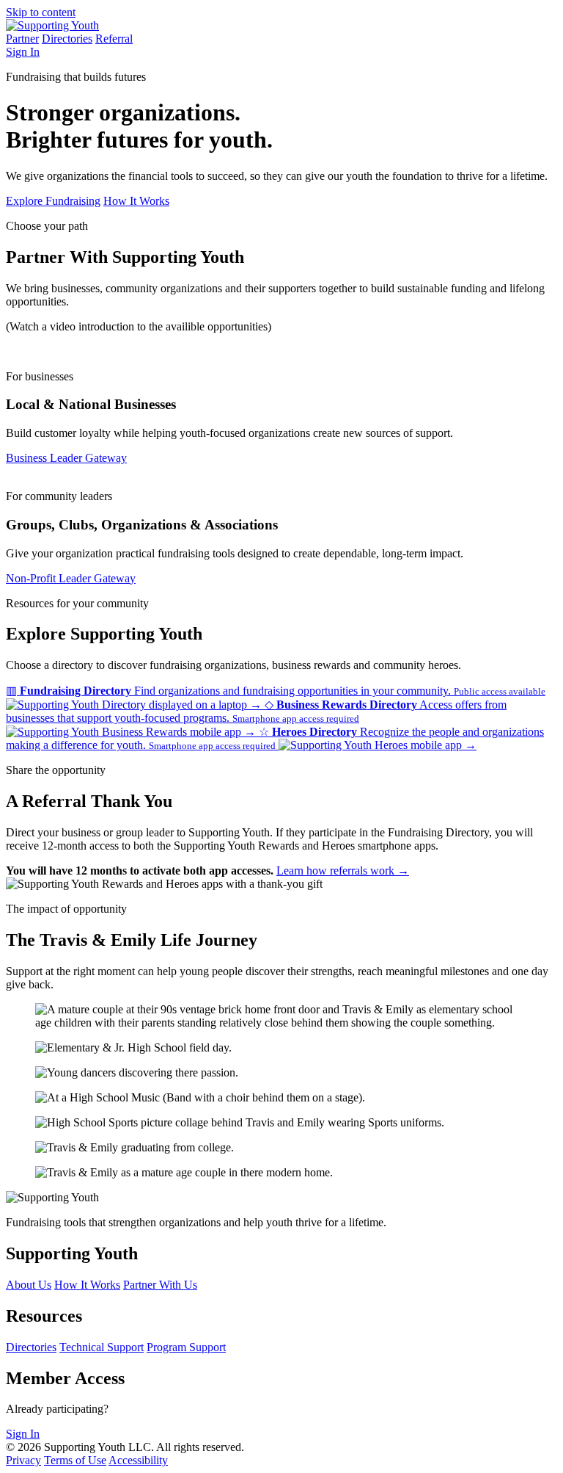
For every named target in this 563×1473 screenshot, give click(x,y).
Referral (114, 38)
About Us (28, 1284)
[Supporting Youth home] (52, 25)
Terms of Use (75, 1460)
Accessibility (138, 1460)
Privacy (23, 1460)
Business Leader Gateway (66, 458)
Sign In (23, 52)
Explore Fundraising (53, 201)
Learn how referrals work (342, 870)
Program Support (186, 1347)
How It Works (136, 201)
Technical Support (101, 1347)
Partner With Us (160, 1284)
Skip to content (41, 12)
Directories (67, 38)
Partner (22, 38)
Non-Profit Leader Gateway (71, 578)
